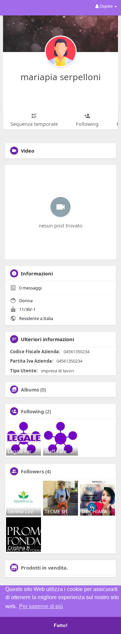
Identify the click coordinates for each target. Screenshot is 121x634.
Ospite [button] (106, 6)
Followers (32, 471)
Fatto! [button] (61, 625)
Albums (30, 389)
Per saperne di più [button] (41, 606)
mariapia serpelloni (61, 77)
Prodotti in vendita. (44, 567)
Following (32, 411)
